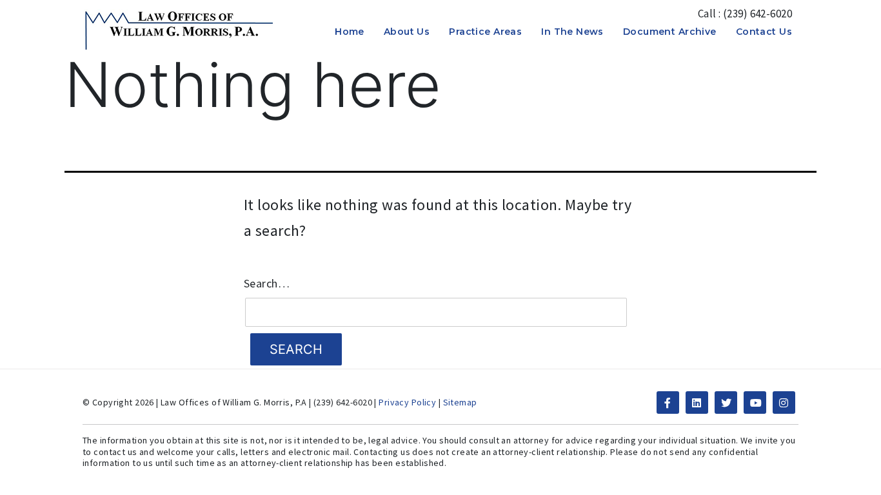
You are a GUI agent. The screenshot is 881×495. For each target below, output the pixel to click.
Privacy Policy (407, 402)
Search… (267, 284)
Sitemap (460, 402)
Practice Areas (485, 31)
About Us (407, 31)
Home (349, 31)
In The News (572, 31)
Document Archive (670, 31)
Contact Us (764, 31)
